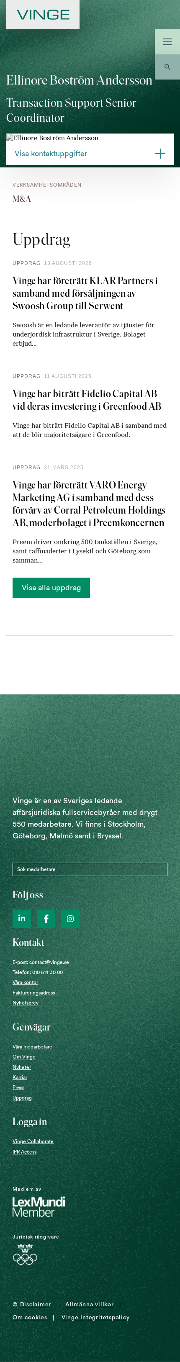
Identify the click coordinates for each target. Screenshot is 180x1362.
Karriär (20, 1077)
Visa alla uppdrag (51, 587)
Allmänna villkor (89, 1305)
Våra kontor (25, 982)
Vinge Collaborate (33, 1141)
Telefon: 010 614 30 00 (38, 972)
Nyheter (22, 1067)
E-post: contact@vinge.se (41, 962)
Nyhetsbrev (26, 1002)
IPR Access (24, 1151)
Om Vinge (24, 1056)
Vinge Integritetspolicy (96, 1318)
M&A (22, 199)
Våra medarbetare (32, 1046)
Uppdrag (22, 1097)
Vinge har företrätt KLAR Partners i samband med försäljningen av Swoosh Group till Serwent (85, 293)
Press (18, 1087)
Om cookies (30, 1318)
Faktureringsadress (34, 992)
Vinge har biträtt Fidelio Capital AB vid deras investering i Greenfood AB (87, 400)
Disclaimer (35, 1305)
